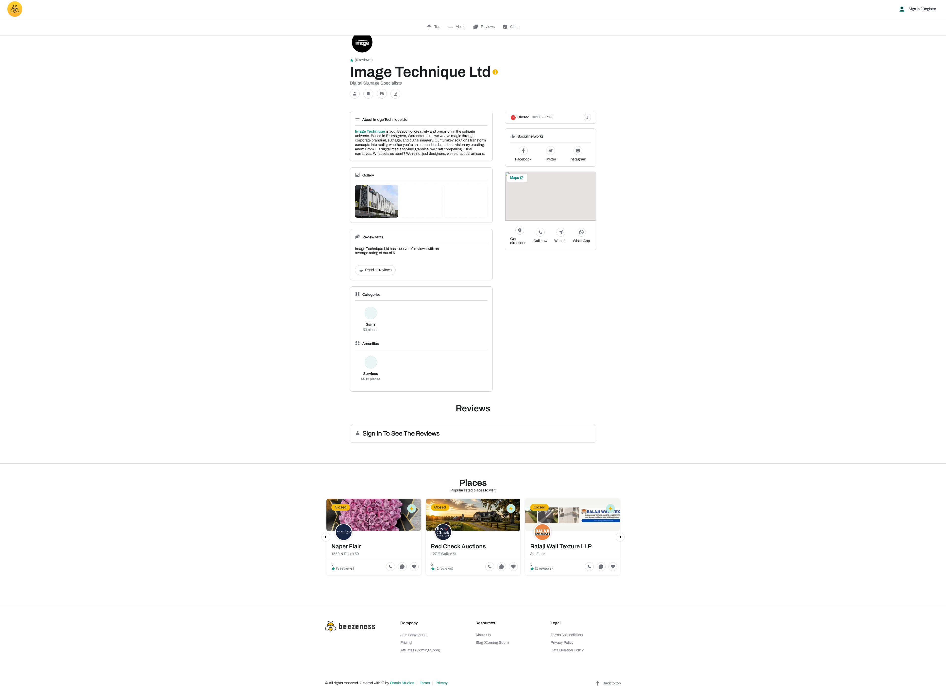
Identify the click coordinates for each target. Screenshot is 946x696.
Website (561, 241)
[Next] (620, 537)
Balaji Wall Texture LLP (561, 546)
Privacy (442, 683)
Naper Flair (346, 546)
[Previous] (325, 537)
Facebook (523, 159)
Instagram (578, 159)
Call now (540, 241)
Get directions (518, 241)
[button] (355, 93)
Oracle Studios (402, 683)
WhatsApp (581, 241)
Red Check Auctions (458, 546)
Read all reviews (378, 270)
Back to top (612, 683)
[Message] (382, 93)
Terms (425, 683)
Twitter (550, 159)
